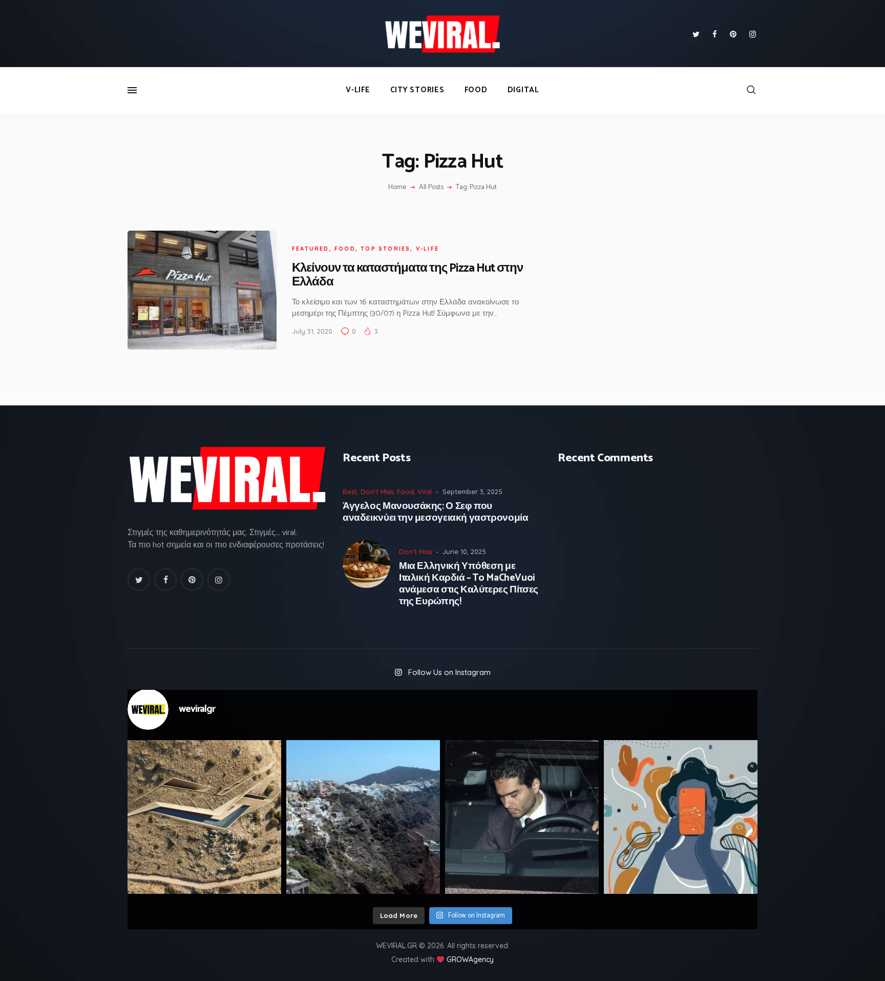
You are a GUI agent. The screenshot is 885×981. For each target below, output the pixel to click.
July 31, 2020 (312, 331)
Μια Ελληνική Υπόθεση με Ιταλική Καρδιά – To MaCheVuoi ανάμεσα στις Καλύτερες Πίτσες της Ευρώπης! (468, 584)
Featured (310, 248)
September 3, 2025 (472, 491)
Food (344, 248)
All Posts (431, 187)
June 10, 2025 (464, 551)
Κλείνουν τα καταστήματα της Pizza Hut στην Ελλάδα (407, 275)
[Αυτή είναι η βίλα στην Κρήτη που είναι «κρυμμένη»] (204, 817)
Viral (424, 491)
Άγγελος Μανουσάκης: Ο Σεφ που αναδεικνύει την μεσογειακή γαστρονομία (435, 512)
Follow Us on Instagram (449, 672)
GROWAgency (470, 959)
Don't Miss (377, 491)
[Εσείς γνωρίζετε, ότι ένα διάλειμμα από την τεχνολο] (680, 817)
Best (350, 491)
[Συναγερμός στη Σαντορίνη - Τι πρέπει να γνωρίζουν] (363, 817)
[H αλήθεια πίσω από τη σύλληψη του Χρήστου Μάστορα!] (522, 817)
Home (397, 187)
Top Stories (385, 248)
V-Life (427, 248)
